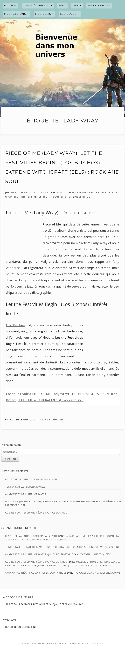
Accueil (10, 5)
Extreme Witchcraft (93, 192)
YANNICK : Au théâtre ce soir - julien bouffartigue (35, 572)
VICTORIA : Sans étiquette (95, 554)
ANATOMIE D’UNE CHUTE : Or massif (25, 494)
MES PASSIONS (15, 13)
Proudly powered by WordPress (44, 643)
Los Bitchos (63, 196)
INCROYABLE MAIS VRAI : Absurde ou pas (97, 572)
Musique (29, 419)
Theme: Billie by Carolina (86, 643)
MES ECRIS (43, 13)
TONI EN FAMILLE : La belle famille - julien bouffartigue (38, 546)
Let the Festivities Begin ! (33, 196)
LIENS (77, 5)
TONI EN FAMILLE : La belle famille (25, 486)
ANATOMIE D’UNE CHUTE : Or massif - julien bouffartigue (39, 554)
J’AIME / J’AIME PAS (37, 5)
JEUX (62, 5)
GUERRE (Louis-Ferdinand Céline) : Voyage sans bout (37, 512)
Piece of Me (82, 196)
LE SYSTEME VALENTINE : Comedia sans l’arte (31, 479)
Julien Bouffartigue (20, 192)
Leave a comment (52, 419)
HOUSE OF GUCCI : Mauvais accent (99, 546)
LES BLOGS (68, 13)
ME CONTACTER (99, 5)
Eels (73, 192)
